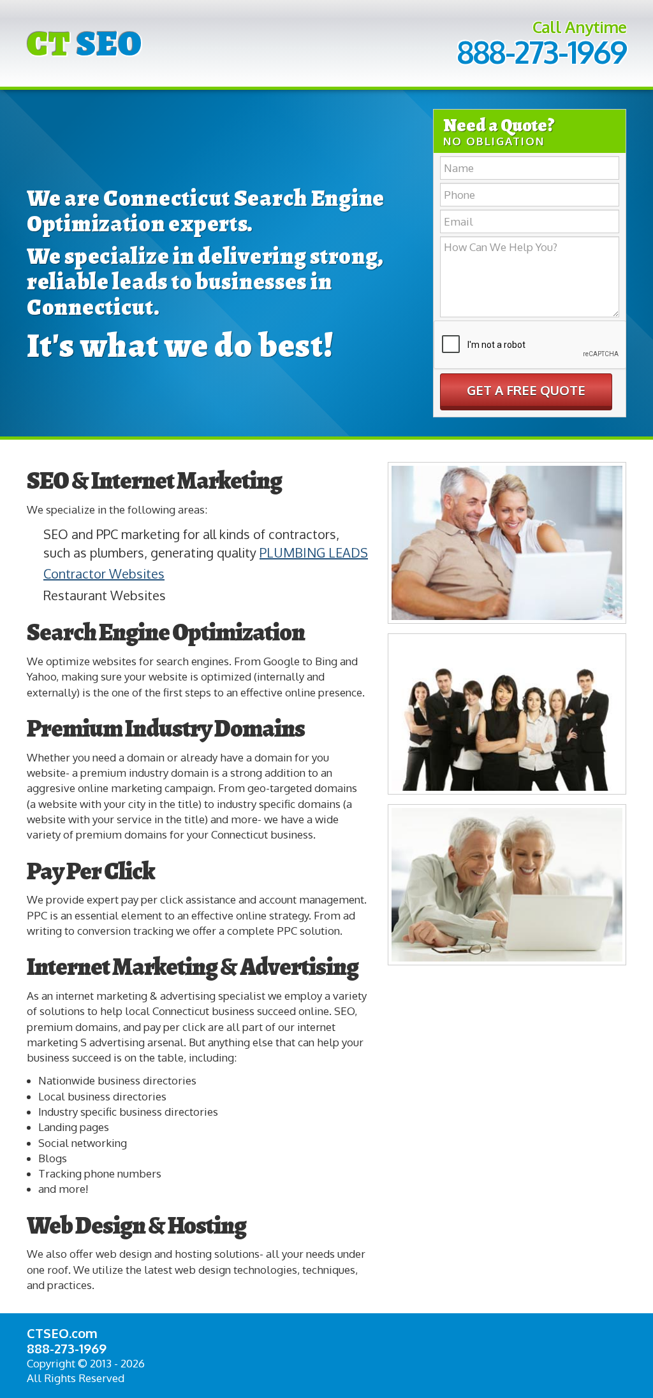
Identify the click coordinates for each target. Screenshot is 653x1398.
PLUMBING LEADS (314, 552)
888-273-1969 (541, 51)
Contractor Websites (104, 573)
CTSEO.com (62, 1333)
